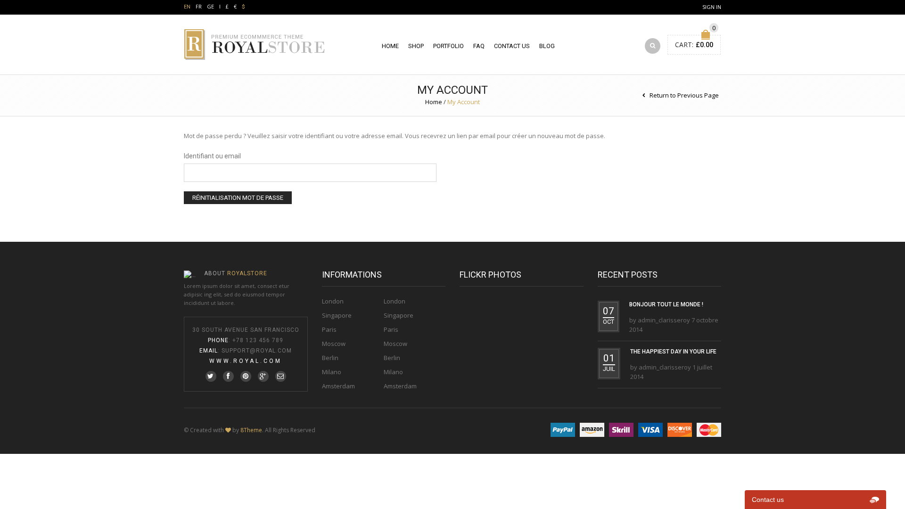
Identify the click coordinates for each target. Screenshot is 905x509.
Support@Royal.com (257, 350)
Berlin (330, 357)
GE (210, 6)
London (333, 301)
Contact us (512, 45)
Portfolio (448, 45)
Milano (331, 372)
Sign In (711, 6)
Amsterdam (338, 386)
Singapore (337, 315)
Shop (416, 45)
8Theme (251, 430)
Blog (547, 45)
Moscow (334, 343)
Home (390, 45)
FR (199, 6)
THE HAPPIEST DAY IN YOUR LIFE (673, 351)
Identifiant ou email (212, 156)
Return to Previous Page (684, 95)
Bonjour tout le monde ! (666, 304)
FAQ (479, 45)
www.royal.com (245, 361)
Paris (329, 329)
